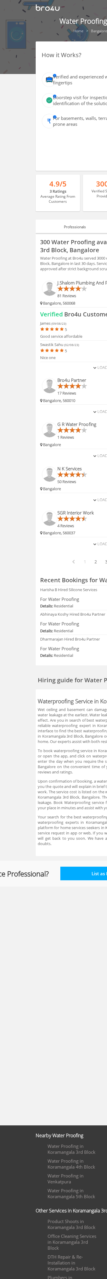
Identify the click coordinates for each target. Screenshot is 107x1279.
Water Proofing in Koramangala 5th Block (71, 1193)
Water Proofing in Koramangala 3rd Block (71, 1149)
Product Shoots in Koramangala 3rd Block (71, 1224)
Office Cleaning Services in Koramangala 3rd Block (72, 1242)
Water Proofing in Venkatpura (66, 1179)
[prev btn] (73, 562)
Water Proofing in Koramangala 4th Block (71, 1164)
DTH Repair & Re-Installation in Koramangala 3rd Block (71, 1263)
